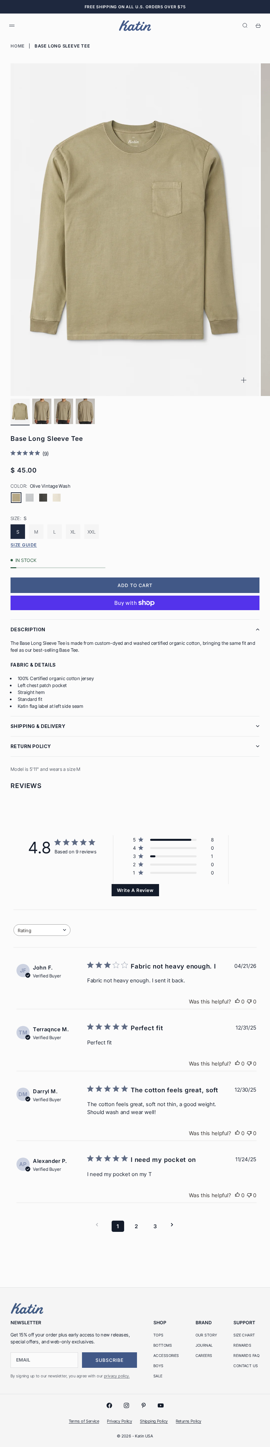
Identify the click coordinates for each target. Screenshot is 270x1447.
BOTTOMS (162, 1345)
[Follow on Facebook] (109, 1405)
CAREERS (204, 1355)
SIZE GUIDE (24, 544)
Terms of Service (84, 1421)
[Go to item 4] (85, 411)
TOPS (158, 1335)
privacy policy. (117, 1375)
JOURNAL (204, 1345)
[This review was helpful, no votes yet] (237, 1001)
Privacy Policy (119, 1421)
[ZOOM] (243, 380)
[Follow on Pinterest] (143, 1405)
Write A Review (135, 890)
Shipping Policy (154, 1421)
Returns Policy (189, 1421)
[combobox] (42, 930)
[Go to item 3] (63, 411)
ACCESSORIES (166, 1355)
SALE (158, 1376)
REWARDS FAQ (246, 1355)
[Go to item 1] (20, 411)
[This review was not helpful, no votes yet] (249, 1001)
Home (18, 46)
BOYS (158, 1366)
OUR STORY (206, 1335)
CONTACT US (245, 1366)
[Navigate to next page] (174, 1224)
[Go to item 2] (41, 411)
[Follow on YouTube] (160, 1405)
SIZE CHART (244, 1335)
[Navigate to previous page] (99, 1224)
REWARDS (242, 1345)
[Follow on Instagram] (126, 1405)
